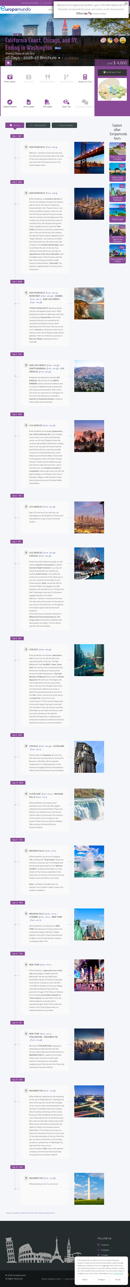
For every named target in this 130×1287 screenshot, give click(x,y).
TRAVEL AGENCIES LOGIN (51, 1279)
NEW (50, 10)
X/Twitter (104, 1255)
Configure (101, 1279)
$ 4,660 (117, 62)
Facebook (105, 1245)
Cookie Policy (118, 1273)
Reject (85, 1279)
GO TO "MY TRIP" (48, 3)
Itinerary (16, 125)
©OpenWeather (50, 1213)
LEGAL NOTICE (70, 1279)
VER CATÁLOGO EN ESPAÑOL (30, 3)
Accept (117, 1279)
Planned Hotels (40, 125)
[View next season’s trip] (59, 58)
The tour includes (66, 125)
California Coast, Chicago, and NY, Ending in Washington (41, 43)
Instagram (105, 1250)
